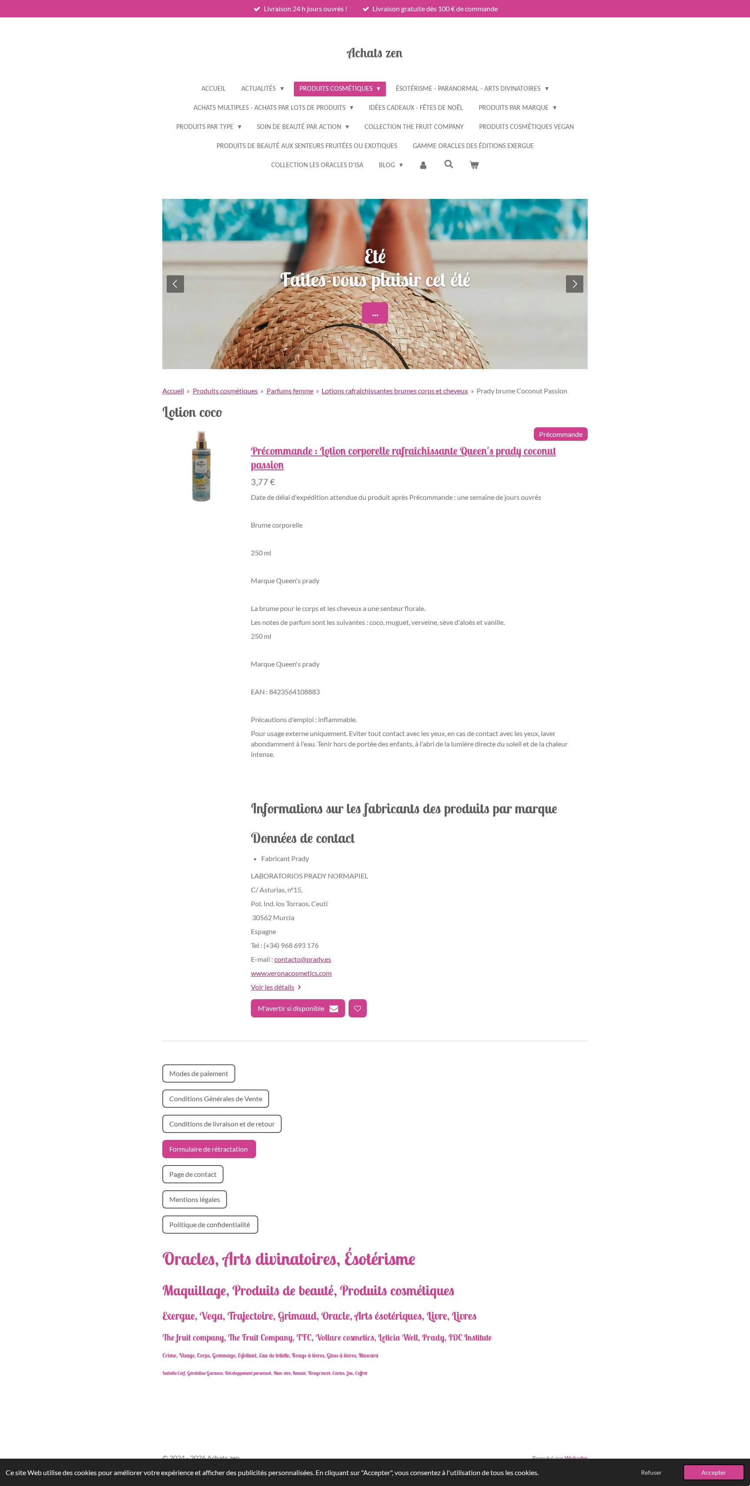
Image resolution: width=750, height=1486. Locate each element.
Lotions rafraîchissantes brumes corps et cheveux (395, 390)
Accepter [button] (713, 1472)
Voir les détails (272, 987)
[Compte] (423, 165)
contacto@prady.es (302, 959)
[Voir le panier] (474, 165)
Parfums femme (289, 390)
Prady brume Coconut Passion (522, 390)
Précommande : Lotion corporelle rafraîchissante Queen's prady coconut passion (403, 458)
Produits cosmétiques (225, 390)
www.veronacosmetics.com (291, 973)
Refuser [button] (651, 1472)
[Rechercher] (448, 164)
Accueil (173, 390)
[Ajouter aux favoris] (358, 1008)
